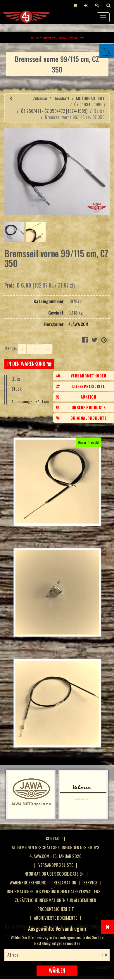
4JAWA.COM (78, 324)
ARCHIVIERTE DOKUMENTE (55, 917)
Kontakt (53, 838)
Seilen (99, 111)
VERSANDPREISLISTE (55, 865)
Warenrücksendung (28, 882)
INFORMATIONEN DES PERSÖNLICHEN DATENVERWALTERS (54, 891)
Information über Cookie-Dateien (53, 873)
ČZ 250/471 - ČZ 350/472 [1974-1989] (54, 111)
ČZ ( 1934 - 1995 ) (89, 104)
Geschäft (61, 98)
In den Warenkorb (26, 363)
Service (90, 882)
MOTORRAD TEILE (90, 98)
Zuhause (40, 98)
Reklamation (64, 882)
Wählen (57, 970)
